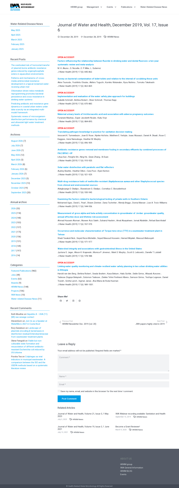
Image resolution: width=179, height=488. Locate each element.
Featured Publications (21, 271)
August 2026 (17, 141)
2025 (13, 213)
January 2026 (17, 173)
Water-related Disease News (24, 299)
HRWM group (126, 464)
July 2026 (15, 145)
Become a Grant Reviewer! (128, 426)
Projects (15, 291)
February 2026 (17, 169)
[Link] (22, 7)
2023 (13, 222)
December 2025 (18, 178)
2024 (13, 218)
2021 (13, 232)
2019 (13, 241)
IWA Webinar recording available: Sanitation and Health (140, 413)
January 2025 (17, 49)
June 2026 (16, 150)
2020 (13, 236)
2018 (13, 246)
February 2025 (17, 44)
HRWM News (113, 37)
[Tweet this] (67, 301)
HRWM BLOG (126, 471)
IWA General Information (131, 467)
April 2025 (15, 35)
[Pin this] (79, 301)
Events (14, 279)
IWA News (16, 295)
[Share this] (61, 301)
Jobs (13, 275)
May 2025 (15, 30)
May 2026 (15, 155)
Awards (14, 283)
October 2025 (17, 188)
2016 (13, 255)
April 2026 (15, 159)
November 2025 (18, 183)
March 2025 (16, 39)
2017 (13, 250)
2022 (13, 227)
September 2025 (18, 192)
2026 (13, 208)
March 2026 (16, 164)
